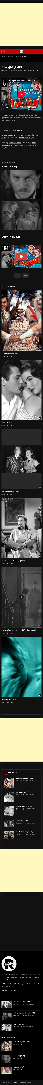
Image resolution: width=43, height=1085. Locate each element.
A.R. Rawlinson (19, 135)
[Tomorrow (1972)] (9, 823)
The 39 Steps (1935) (21, 1024)
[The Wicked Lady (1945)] (9, 834)
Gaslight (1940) (19, 1056)
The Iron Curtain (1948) (22, 1002)
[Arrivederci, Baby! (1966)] (9, 783)
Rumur (5, 70)
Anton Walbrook (14, 143)
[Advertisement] (21, 24)
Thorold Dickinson (17, 130)
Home (3, 56)
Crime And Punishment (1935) (24, 1013)
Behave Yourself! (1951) (24, 806)
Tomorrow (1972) (22, 821)
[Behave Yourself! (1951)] (9, 811)
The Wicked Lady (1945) (24, 832)
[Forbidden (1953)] (9, 797)
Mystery (10, 56)
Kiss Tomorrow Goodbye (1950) (13, 561)
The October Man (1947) (10, 492)
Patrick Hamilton (24, 138)
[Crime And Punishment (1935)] (7, 1016)
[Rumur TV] (21, 51)
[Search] (40, 51)
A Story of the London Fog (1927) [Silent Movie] (19, 630)
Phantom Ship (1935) (9, 699)
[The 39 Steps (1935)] (7, 1027)
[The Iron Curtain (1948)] (7, 1004)
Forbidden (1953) (8, 422)
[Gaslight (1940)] (7, 1059)
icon (21, 320)
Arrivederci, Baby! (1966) (10, 353)
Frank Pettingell (28, 145)
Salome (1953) (19, 1067)
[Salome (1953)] (7, 1070)
